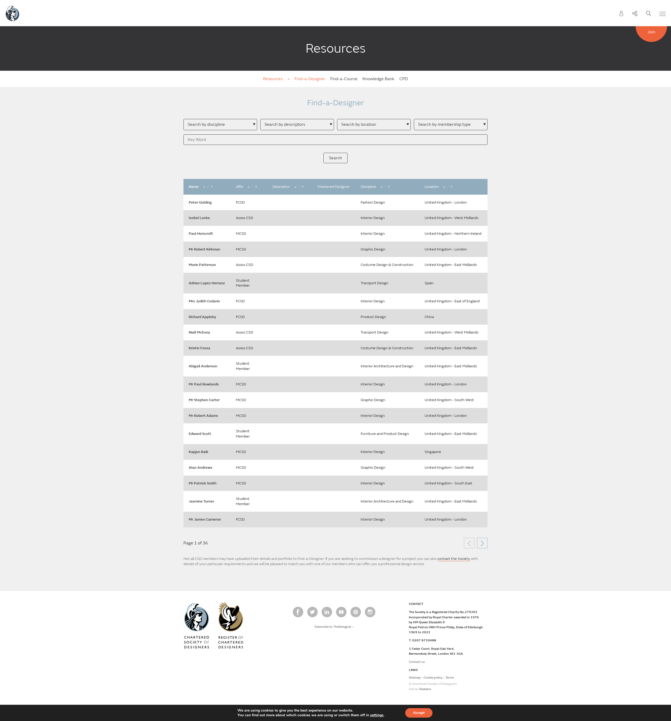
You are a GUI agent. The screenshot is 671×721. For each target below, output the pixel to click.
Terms (449, 678)
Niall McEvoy (199, 332)
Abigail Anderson (203, 366)
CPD (403, 78)
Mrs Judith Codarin (204, 301)
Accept (419, 712)
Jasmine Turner (201, 501)
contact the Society (453, 558)
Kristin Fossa (199, 348)
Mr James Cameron (205, 519)
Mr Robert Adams (203, 415)
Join (651, 32)
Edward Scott (200, 433)
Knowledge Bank (378, 78)
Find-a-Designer (310, 78)
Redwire (425, 689)
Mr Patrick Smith (203, 483)
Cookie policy (433, 678)
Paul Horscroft (201, 233)
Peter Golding (200, 202)
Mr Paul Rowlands (204, 384)
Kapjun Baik (198, 452)
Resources (273, 78)
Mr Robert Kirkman (204, 249)
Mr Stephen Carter (204, 400)
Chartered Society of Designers (12, 13)
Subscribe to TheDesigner (333, 627)
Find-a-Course (344, 78)
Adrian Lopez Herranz (207, 283)
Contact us (417, 662)
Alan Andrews (200, 467)
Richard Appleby (202, 317)
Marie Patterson (202, 265)
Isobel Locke (199, 218)
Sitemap (415, 678)
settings (376, 715)
